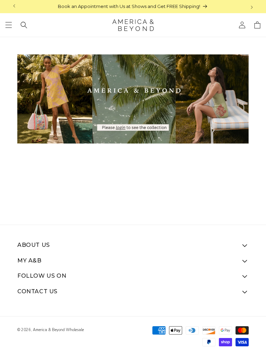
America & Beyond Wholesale (58, 329)
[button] (8, 25)
